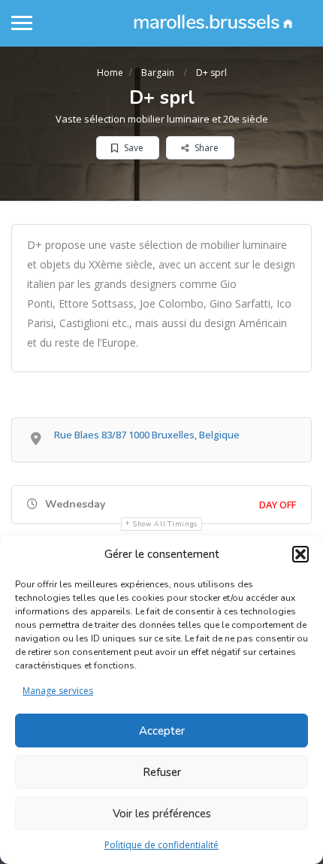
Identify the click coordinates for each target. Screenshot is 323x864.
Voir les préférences (162, 813)
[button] (300, 554)
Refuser (162, 772)
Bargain (157, 72)
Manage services (58, 690)
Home (110, 72)
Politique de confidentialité (161, 844)
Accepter (162, 730)
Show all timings (165, 524)
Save (132, 147)
